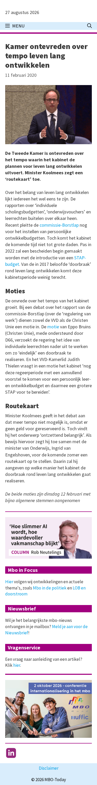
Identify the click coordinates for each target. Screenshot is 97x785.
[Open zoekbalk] (89, 26)
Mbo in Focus (23, 570)
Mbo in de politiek (49, 588)
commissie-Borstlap (59, 225)
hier (16, 665)
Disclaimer (48, 768)
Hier (9, 582)
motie (53, 327)
